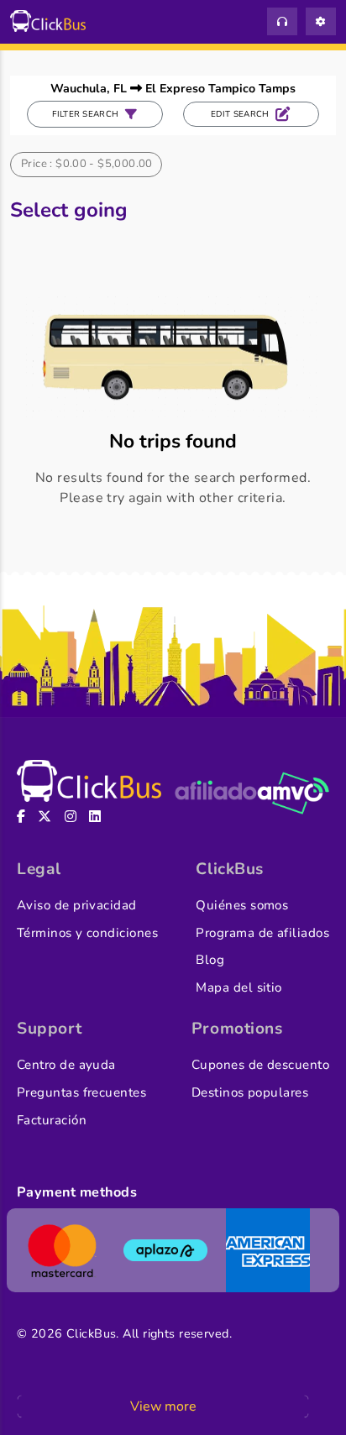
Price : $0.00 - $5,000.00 (87, 163)
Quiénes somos (242, 905)
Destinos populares (249, 1092)
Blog (210, 959)
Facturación (51, 1120)
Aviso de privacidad (77, 905)
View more (163, 1406)
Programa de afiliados (262, 932)
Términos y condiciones (87, 932)
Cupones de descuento (260, 1064)
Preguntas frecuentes (81, 1092)
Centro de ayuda (66, 1064)
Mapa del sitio (238, 987)
